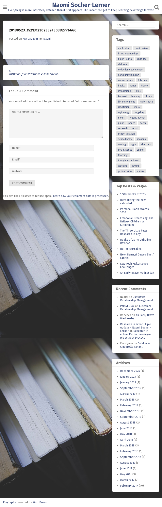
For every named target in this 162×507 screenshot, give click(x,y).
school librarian (126, 133)
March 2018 (127, 445)
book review (141, 48)
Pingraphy (9, 502)
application (124, 48)
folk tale (142, 80)
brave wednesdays (128, 53)
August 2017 (127, 462)
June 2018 (126, 428)
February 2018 (129, 451)
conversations (125, 80)
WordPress (40, 502)
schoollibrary (125, 139)
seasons (141, 139)
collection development (130, 69)
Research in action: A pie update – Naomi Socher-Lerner (135, 328)
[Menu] (5, 7)
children (122, 64)
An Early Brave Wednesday (137, 272)
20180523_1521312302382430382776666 (32, 74)
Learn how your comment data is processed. (81, 196)
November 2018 (130, 411)
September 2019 (130, 388)
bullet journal (125, 59)
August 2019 (128, 394)
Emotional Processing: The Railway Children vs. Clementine (137, 221)
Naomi (47, 38)
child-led (142, 59)
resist (135, 128)
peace (131, 123)
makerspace (146, 101)
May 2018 (126, 434)
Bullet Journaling (131, 249)
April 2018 (126, 439)
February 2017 (129, 485)
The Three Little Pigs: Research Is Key (133, 232)
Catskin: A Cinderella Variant (135, 345)
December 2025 (130, 371)
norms (121, 117)
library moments (126, 101)
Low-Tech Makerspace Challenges (134, 265)
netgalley (139, 112)
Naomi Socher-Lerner (81, 5)
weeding (122, 165)
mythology (123, 112)
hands (133, 85)
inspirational (125, 91)
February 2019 (129, 405)
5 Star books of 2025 (133, 194)
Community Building (128, 75)
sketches (146, 144)
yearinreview (125, 171)
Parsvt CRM (127, 306)
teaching (123, 155)
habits (121, 85)
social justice (125, 149)
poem (143, 123)
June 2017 (126, 468)
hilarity (144, 85)
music (137, 107)
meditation (124, 107)
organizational (137, 117)
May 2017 (126, 474)
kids (138, 91)
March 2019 (127, 399)
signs (133, 144)
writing (135, 165)
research (123, 128)
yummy (140, 171)
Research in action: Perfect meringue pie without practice (135, 334)
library (148, 96)
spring (140, 149)
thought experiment (128, 160)
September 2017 (130, 457)
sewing (122, 144)
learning (135, 96)
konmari (122, 96)
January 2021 (128, 382)
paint (121, 123)
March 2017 (127, 480)
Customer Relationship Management (136, 298)
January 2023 (128, 376)
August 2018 (128, 422)
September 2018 (130, 417)
